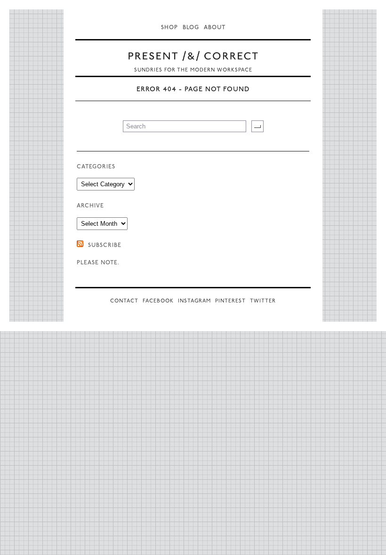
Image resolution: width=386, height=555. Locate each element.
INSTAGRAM (194, 301)
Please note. (98, 263)
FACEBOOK (158, 301)
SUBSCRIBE (104, 245)
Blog (191, 28)
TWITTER (263, 301)
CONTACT (124, 301)
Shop (169, 28)
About (214, 28)
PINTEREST (230, 301)
